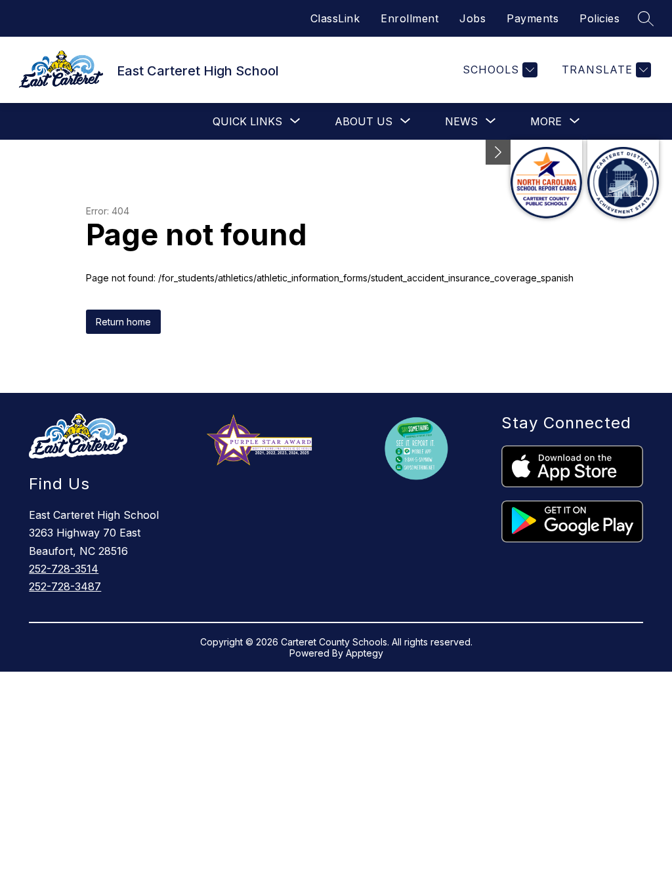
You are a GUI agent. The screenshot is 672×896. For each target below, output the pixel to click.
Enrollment (409, 18)
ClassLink (335, 18)
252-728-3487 (65, 586)
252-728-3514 (63, 568)
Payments (532, 18)
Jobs (472, 18)
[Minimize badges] (498, 152)
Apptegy (364, 653)
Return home (123, 321)
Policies (599, 18)
